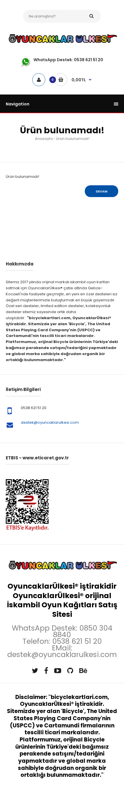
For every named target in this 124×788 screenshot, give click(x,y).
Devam (101, 191)
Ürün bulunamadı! (72, 138)
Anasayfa (44, 138)
